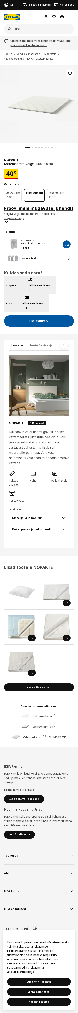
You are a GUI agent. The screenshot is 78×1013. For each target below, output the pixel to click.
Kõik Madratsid (56, 737)
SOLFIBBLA (27, 240)
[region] (39, 103)
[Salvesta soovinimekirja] (70, 73)
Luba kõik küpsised (39, 981)
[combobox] (38, 29)
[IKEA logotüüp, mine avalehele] (12, 17)
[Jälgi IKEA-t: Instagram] (16, 929)
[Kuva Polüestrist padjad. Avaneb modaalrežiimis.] (21, 592)
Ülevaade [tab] (16, 345)
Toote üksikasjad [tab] (41, 345)
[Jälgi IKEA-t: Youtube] (25, 929)
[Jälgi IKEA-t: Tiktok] (35, 929)
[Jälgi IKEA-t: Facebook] (7, 929)
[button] (18, 478)
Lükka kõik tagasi (39, 991)
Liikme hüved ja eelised (19, 790)
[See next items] (63, 345)
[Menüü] (70, 17)
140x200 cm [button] (44, 164)
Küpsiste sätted (39, 1001)
